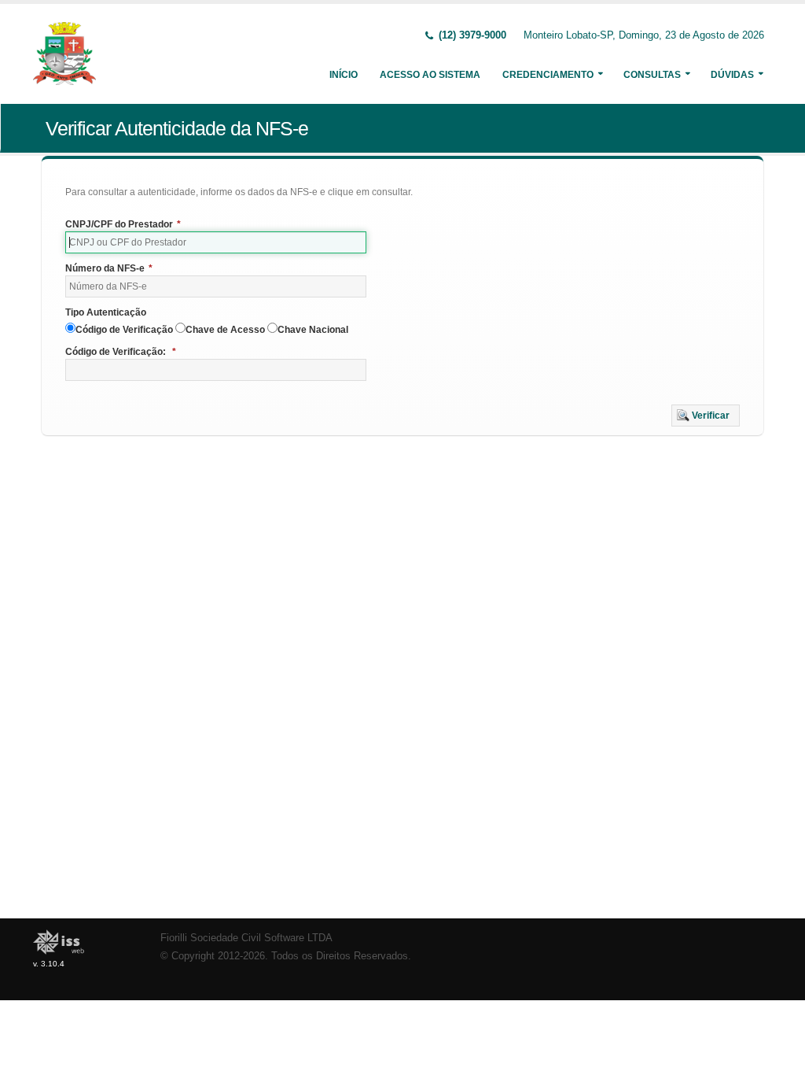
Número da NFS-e (109, 268)
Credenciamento (548, 74)
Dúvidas (732, 74)
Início (343, 74)
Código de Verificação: (120, 351)
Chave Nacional (313, 329)
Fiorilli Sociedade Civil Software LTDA (246, 938)
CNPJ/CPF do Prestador (123, 224)
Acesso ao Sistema (430, 74)
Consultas (652, 74)
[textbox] (215, 242)
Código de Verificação (124, 329)
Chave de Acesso (225, 329)
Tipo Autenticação (105, 312)
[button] (705, 416)
